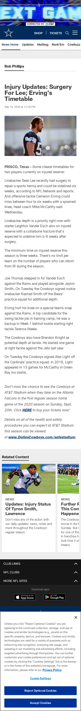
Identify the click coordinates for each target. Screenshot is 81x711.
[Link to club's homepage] (8, 31)
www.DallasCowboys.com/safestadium (41, 438)
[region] (40, 661)
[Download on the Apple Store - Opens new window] (25, 597)
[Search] (67, 33)
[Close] (76, 617)
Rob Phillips (14, 66)
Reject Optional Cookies (40, 690)
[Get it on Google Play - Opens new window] (54, 599)
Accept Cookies (40, 703)
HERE (27, 410)
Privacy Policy (52, 670)
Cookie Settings (40, 678)
